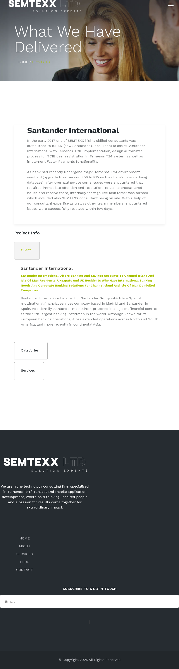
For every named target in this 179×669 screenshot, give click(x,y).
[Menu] (171, 5)
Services (24, 554)
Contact (24, 570)
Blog (24, 562)
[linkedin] (89, 622)
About (25, 546)
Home (24, 538)
